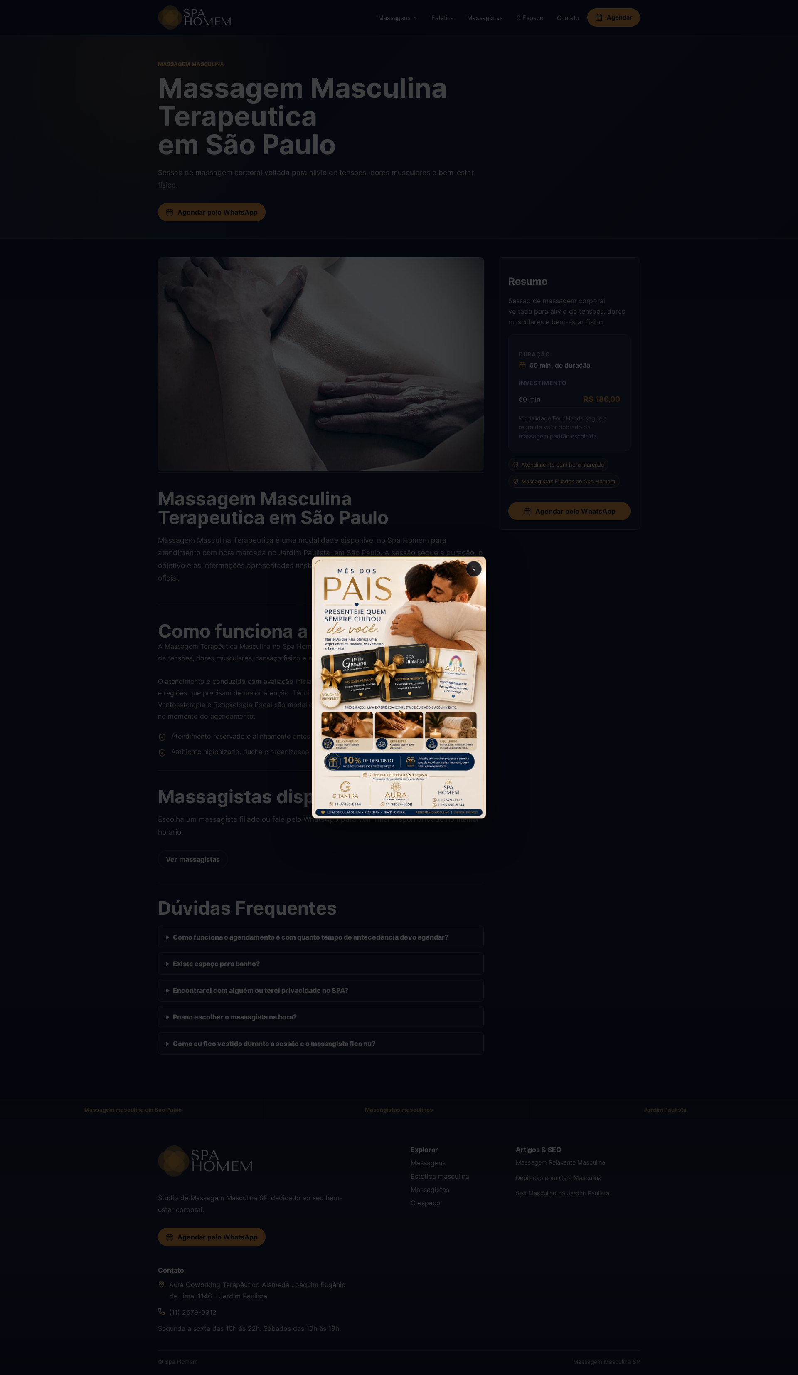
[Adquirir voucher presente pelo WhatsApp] (399, 687)
